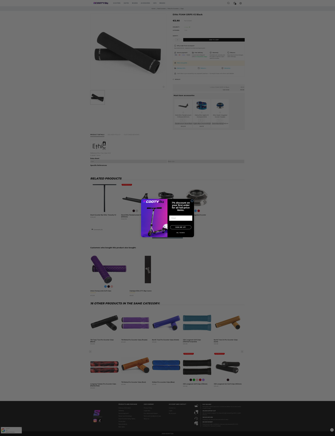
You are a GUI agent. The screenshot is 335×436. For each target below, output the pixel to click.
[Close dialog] (192, 201)
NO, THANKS (181, 232)
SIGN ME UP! (180, 227)
